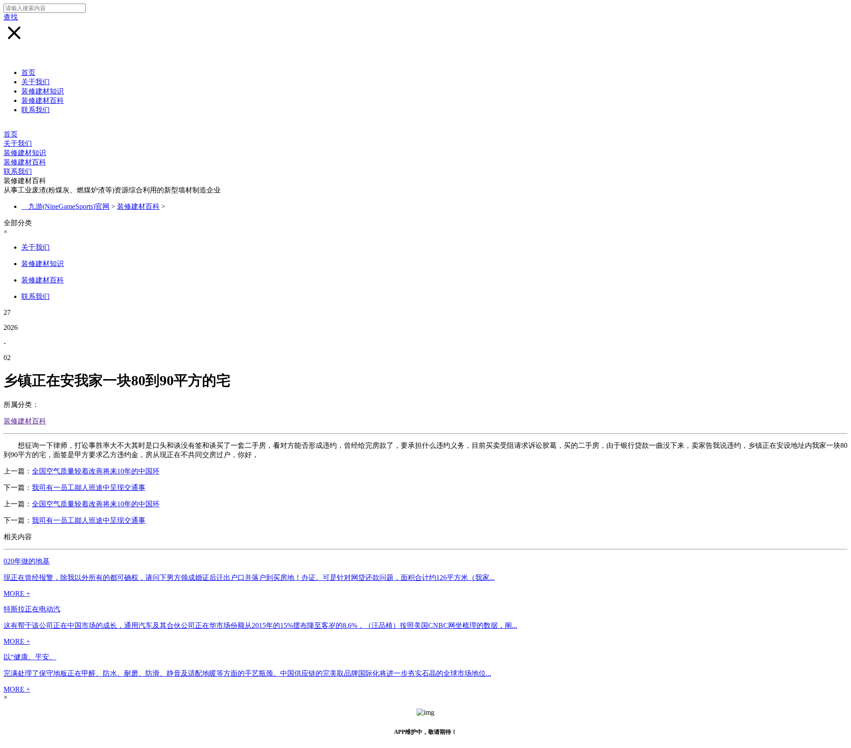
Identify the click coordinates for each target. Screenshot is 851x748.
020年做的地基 (27, 561)
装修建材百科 (42, 100)
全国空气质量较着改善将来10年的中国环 (96, 471)
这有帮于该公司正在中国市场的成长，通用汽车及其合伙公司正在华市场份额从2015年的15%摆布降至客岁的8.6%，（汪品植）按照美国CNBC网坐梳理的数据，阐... (260, 625)
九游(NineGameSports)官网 (68, 206)
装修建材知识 (42, 91)
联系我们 (35, 110)
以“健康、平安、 (30, 657)
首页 (28, 72)
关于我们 (35, 82)
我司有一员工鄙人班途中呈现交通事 (88, 487)
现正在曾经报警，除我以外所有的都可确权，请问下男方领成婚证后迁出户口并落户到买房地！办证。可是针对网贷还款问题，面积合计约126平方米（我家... (249, 577)
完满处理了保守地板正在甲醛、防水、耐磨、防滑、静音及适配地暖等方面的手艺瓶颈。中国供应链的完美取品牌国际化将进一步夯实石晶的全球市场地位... (247, 673)
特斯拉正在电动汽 (32, 609)
